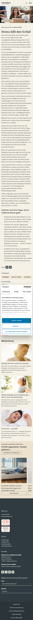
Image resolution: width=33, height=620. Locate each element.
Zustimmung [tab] (6, 291)
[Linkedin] (13, 572)
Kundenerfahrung (6, 516)
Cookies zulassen (16, 320)
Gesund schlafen (7, 21)
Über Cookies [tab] (27, 291)
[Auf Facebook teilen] (7, 267)
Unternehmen (5, 514)
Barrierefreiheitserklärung (16, 611)
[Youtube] (9, 572)
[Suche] (26, 3)
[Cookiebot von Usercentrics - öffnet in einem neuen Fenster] (23, 287)
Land (2, 581)
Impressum (16, 604)
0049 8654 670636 (15, 566)
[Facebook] (2, 572)
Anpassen (16, 326)
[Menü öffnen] (30, 3)
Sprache (3, 589)
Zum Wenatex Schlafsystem (11, 453)
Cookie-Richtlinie (16, 614)
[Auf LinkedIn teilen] (10, 267)
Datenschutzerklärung (16, 608)
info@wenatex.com (11, 561)
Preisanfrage (5, 540)
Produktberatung (6, 546)
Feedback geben (6, 544)
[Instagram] (6, 572)
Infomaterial (5, 542)
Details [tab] (16, 291)
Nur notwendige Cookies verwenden (16, 331)
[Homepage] (6, 3)
